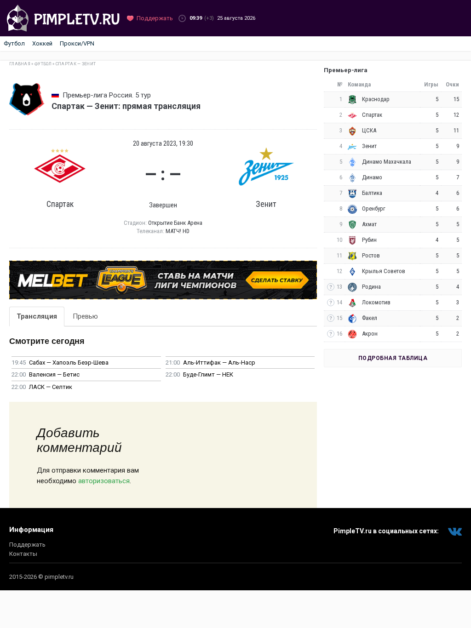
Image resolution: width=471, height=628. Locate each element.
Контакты (23, 553)
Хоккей (42, 43)
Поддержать (27, 544)
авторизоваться (104, 481)
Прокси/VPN (77, 43)
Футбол (14, 43)
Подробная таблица (393, 358)
